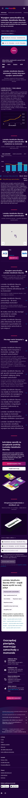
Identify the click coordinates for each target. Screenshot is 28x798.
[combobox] (8, 31)
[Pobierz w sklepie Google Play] (5, 786)
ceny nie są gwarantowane (8, 712)
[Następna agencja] (24, 243)
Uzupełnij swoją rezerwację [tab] (11, 606)
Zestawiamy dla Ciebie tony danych (12, 720)
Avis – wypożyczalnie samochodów (12, 627)
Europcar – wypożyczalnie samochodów (13, 623)
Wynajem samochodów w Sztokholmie (13, 730)
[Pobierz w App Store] (14, 786)
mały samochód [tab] (6, 153)
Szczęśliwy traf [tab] (7, 609)
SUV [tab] (25, 153)
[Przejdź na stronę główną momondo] (10, 8)
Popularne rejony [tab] (17, 598)
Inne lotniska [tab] (7, 598)
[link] (14, 258)
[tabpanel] (14, 108)
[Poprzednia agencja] (3, 243)
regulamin (20, 564)
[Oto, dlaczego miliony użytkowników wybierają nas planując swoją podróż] (26, 341)
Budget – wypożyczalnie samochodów (12, 625)
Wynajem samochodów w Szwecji (16, 729)
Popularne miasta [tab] (8, 602)
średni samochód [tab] (17, 153)
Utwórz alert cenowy (13, 689)
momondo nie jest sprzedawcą (11, 717)
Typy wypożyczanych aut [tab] (10, 595)
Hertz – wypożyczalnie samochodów (12, 621)
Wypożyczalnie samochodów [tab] (11, 591)
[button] (2, 8)
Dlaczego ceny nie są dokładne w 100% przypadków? (11, 723)
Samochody (4, 729)
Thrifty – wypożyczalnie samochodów (12, 619)
